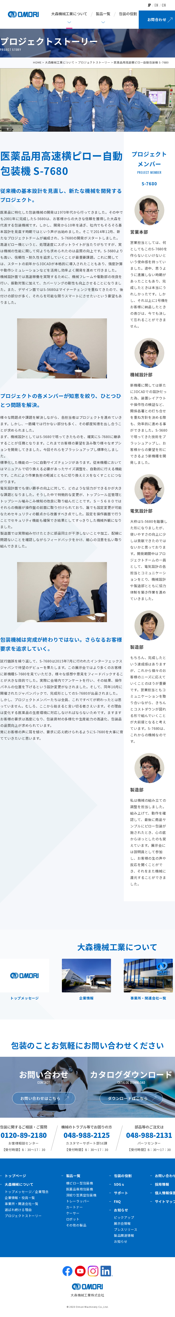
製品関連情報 (124, 1235)
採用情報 (162, 1184)
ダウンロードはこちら (128, 1098)
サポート (121, 1192)
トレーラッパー (78, 1201)
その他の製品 (76, 1225)
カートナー (74, 1207)
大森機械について (19, 1184)
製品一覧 (73, 1175)
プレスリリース (125, 1229)
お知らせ (121, 1210)
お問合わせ (156, 19)
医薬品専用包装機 (79, 1189)
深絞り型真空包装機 (81, 1195)
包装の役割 (128, 13)
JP (149, 5)
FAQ (117, 1201)
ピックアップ (124, 1217)
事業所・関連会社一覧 (21, 1203)
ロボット (73, 1219)
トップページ (15, 1175)
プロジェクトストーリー (94, 62)
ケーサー (73, 1213)
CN (164, 5)
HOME (37, 62)
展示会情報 (122, 1223)
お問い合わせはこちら (40, 1098)
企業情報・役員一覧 (20, 1197)
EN (156, 5)
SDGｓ (119, 1184)
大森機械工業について (59, 62)
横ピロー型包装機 (79, 1183)
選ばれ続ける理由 (18, 1209)
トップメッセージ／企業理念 (26, 1191)
